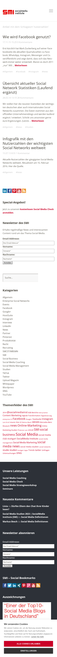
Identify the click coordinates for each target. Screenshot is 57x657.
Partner (6, 333)
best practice (43, 413)
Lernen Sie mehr (37, 637)
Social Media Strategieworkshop (20, 485)
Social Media (27, 434)
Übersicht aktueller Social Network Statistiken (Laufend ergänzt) (28, 88)
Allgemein (8, 71)
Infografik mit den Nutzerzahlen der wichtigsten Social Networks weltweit (28, 143)
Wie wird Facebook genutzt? (27, 36)
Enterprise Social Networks (16, 300)
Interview (7, 322)
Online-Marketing (29, 425)
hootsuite (37, 419)
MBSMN (35, 422)
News (45, 71)
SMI (4, 355)
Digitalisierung (46, 415)
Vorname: (8, 246)
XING (5, 391)
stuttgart (21, 450)
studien (13, 449)
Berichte (35, 412)
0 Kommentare (24, 42)
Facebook (21, 71)
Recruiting (8, 347)
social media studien (29, 446)
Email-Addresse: (11, 238)
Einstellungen (29, 651)
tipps (26, 450)
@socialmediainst (17, 412)
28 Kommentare (25, 97)
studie (6, 449)
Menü (51, 10)
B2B (29, 412)
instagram (47, 418)
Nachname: (9, 254)
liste (17, 422)
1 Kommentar (23, 153)
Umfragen (45, 450)
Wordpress (8, 387)
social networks (45, 447)
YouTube (7, 394)
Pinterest (7, 337)
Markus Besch (27, 422)
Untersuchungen (9, 453)
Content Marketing (12, 415)
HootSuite (8, 315)
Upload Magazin (11, 380)
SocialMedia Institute (27, 438)
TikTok (6, 373)
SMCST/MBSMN (10, 351)
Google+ (7, 311)
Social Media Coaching (14, 362)
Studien (29, 127)
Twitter (6, 376)
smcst (30, 430)
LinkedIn (7, 326)
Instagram (34, 71)
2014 (4, 412)
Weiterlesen (21, 65)
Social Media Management (16, 365)
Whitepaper (8, 383)
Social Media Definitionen (34, 517)
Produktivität (9, 340)
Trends (31, 450)
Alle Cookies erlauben (28, 644)
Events (6, 304)
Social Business (10, 358)
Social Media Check (13, 481)
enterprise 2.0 (7, 419)
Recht (5, 344)
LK (20, 422)
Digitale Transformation (31, 415)
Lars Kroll (6, 422)
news (13, 425)
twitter (38, 450)
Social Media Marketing (25, 442)
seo (26, 430)
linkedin (13, 422)
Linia (5, 506)
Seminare (8, 488)
